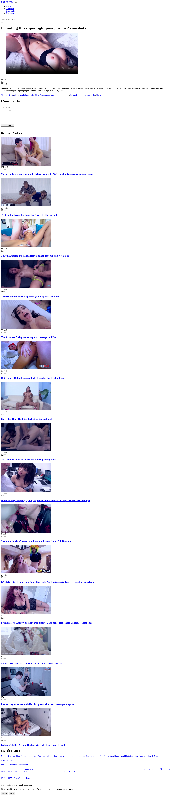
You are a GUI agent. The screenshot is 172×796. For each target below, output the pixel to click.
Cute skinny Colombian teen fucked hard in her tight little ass (32, 378)
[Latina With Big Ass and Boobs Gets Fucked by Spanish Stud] (26, 736)
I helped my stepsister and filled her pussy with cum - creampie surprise (37, 704)
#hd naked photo (103, 95)
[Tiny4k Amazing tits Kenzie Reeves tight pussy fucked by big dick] (26, 246)
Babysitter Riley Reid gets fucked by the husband (26, 419)
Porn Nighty (53, 756)
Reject (12, 794)
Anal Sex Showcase (21, 771)
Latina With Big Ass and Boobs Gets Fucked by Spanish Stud (33, 745)
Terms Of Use (19, 778)
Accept (4, 794)
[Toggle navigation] (16, 2)
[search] (2, 22)
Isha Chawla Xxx (151, 756)
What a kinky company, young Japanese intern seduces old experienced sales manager (45, 500)
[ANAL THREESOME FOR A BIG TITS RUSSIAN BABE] (26, 654)
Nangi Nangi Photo (122, 756)
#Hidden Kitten (7, 95)
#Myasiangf (19, 95)
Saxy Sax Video (136, 756)
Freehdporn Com (74, 756)
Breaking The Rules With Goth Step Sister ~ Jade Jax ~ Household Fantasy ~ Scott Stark (47, 622)
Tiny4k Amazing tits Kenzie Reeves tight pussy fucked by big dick (35, 255)
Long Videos (11, 11)
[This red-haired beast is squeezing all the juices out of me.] (26, 287)
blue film (13, 764)
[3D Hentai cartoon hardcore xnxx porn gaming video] (26, 450)
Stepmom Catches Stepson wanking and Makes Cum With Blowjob (36, 541)
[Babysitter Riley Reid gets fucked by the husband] (26, 409)
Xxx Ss (4, 756)
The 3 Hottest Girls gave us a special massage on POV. (29, 337)
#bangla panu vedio (87, 95)
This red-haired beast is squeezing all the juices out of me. (30, 296)
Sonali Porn (36, 756)
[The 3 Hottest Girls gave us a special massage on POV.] (26, 328)
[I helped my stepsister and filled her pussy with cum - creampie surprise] (26, 695)
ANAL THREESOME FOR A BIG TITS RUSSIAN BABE (31, 663)
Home (8, 6)
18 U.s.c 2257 (6, 778)
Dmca (28, 778)
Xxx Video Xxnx (107, 756)
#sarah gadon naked (48, 95)
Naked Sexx (94, 756)
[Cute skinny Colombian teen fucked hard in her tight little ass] (26, 369)
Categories (10, 9)
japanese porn (149, 769)
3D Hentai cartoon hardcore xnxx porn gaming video (28, 459)
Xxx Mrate (63, 756)
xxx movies (29, 769)
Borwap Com (26, 756)
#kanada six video (31, 95)
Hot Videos (10, 13)
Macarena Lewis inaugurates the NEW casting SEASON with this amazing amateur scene (47, 174)
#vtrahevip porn (63, 95)
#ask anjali (74, 95)
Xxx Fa (45, 756)
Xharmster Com (13, 756)
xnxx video (23, 764)
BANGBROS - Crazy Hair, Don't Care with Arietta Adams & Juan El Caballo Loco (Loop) (48, 582)
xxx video (5, 764)
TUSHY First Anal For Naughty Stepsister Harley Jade (29, 215)
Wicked (162, 769)
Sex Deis (85, 756)
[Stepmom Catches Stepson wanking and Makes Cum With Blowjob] (26, 532)
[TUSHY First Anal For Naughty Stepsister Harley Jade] (26, 205)
